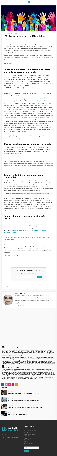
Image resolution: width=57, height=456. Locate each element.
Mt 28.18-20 (43, 99)
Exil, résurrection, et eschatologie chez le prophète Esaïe (23, 400)
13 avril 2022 (10, 391)
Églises (15, 285)
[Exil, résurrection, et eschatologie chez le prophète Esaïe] (4, 399)
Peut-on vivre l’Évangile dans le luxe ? (18, 414)
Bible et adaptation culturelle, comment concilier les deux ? (28, 156)
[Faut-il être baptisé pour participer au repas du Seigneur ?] (4, 392)
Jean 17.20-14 (12, 111)
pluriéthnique (7, 286)
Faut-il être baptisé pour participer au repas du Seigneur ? (24, 393)
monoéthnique (36, 285)
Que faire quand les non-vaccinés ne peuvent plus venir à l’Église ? (26, 407)
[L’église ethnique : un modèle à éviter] (8, 300)
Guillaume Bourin (9, 39)
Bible (12, 285)
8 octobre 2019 (11, 412)
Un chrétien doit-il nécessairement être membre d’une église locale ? (31, 193)
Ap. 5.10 (23, 115)
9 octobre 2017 (14, 33)
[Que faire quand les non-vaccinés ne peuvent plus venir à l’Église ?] (4, 406)
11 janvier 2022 (11, 405)
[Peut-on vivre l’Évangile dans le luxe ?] (4, 413)
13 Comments (16, 39)
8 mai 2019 (10, 398)
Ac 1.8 (40, 105)
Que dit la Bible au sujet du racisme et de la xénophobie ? (28, 88)
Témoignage (7, 33)
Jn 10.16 (48, 103)
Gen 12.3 (28, 97)
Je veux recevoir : (28, 438)
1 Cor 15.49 (18, 81)
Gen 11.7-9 (36, 93)
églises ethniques (22, 285)
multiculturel (44, 285)
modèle (30, 285)
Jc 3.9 (45, 81)
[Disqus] (28, 325)
